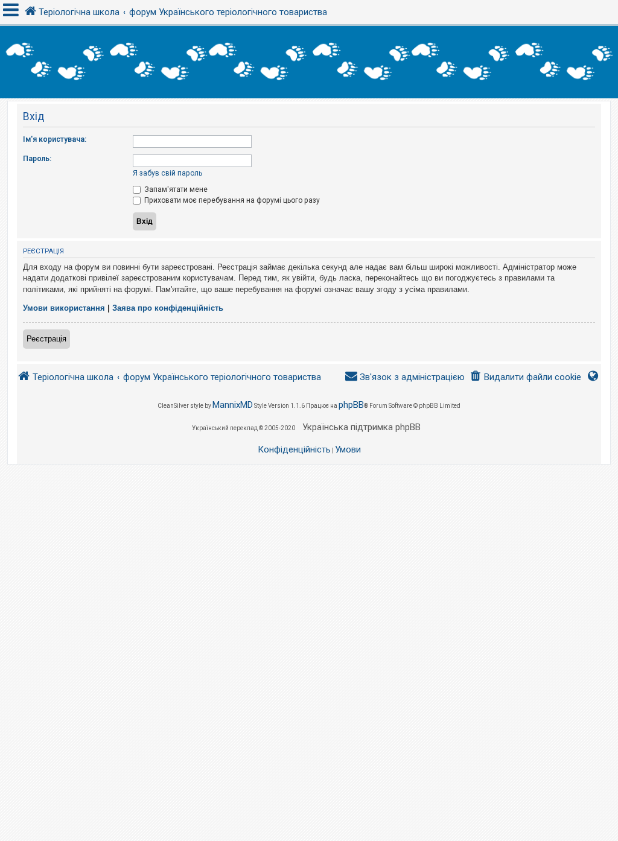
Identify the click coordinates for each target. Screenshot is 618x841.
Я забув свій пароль (167, 173)
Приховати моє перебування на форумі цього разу (231, 200)
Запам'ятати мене (175, 189)
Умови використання (64, 308)
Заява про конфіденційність (167, 308)
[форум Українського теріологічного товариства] (309, 62)
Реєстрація (46, 338)
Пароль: (37, 158)
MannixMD (232, 404)
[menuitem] (525, 377)
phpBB (351, 404)
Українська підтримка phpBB (361, 427)
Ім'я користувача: (54, 139)
